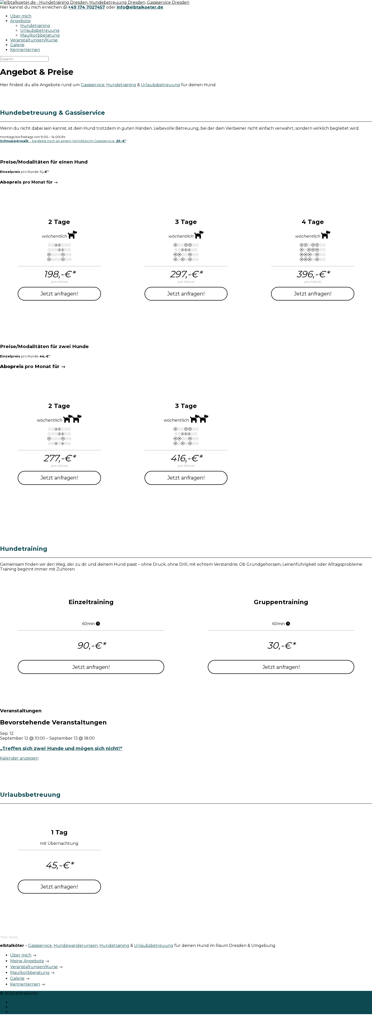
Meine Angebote (27, 961)
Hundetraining (35, 25)
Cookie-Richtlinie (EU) (32, 1011)
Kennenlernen (25, 49)
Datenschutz (23, 1002)
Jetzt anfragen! (59, 294)
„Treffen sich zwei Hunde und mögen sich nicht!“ (61, 748)
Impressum (21, 1007)
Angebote (20, 20)
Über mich (20, 16)
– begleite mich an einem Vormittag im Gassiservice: (63, 141)
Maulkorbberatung (40, 35)
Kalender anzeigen (19, 758)
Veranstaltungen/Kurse (34, 40)
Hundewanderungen (76, 945)
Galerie (17, 44)
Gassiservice (93, 84)
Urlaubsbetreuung (39, 30)
